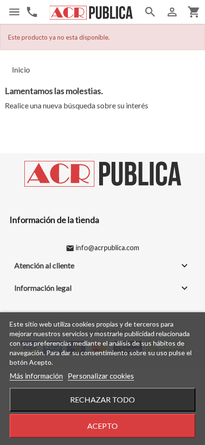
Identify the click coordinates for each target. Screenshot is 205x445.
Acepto (102, 425)
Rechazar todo (102, 399)
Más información (36, 375)
